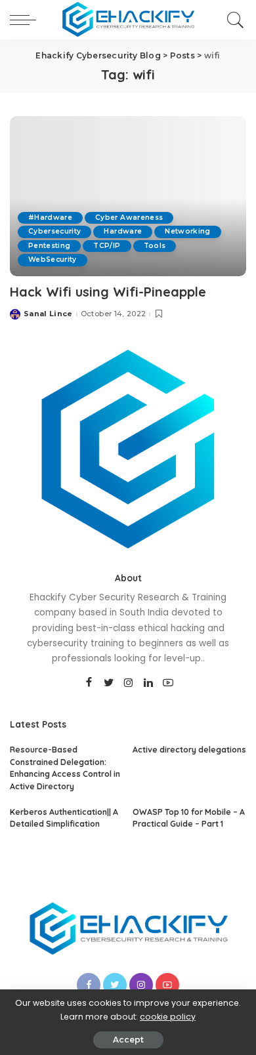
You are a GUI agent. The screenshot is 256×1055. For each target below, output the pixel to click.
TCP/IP (106, 245)
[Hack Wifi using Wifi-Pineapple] (128, 196)
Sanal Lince (48, 314)
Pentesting (49, 245)
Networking (187, 231)
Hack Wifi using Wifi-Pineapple (108, 291)
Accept (128, 1040)
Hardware (123, 231)
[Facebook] (89, 683)
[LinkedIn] (148, 683)
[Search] (233, 19)
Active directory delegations (189, 750)
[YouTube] (168, 683)
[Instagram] (129, 683)
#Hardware (50, 217)
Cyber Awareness (129, 217)
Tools (155, 245)
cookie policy (168, 1016)
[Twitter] (109, 683)
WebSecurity (52, 259)
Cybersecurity (54, 231)
